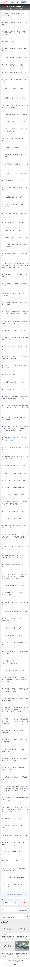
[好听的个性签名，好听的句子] (8, 946)
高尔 (23, 900)
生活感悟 (18, 952)
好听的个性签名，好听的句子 (8, 954)
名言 (13, 900)
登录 (24, 2)
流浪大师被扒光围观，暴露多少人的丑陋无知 (22, 954)
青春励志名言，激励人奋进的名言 (22, 936)
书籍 (9, 900)
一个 (5, 900)
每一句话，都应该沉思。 (15, 961)
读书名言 (17, 8)
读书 (20, 900)
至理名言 (4, 934)
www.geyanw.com (12, 663)
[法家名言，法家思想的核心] (8, 928)
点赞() (25, 902)
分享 (16, 902)
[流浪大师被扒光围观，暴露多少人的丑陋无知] (22, 946)
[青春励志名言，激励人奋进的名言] (22, 928)
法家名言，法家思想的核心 (8, 936)
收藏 (20, 902)
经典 (16, 900)
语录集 (6, 902)
